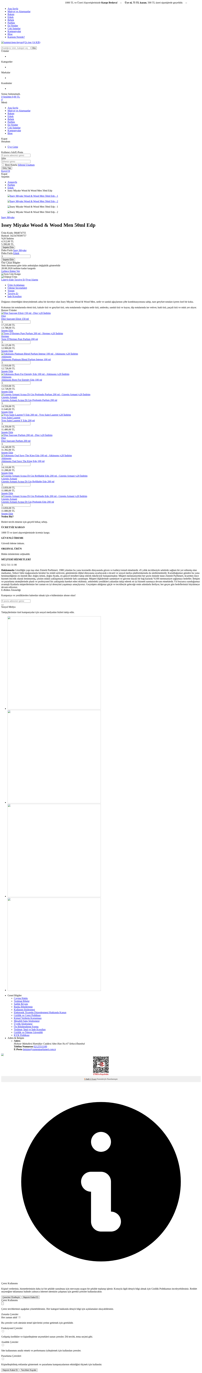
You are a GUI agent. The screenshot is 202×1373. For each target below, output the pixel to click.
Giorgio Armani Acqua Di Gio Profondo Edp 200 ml (27, 502)
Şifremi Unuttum (26, 165)
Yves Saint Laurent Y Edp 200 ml (18, 420)
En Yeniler (13, 25)
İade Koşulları (15, 296)
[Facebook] (54, 896)
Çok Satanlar (14, 28)
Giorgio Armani (9, 397)
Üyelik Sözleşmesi (23, 1023)
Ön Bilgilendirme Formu (26, 1026)
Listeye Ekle (7, 279)
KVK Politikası (21, 1035)
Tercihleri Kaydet (28, 1370)
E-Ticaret (93, 1079)
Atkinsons (6, 356)
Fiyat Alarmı (32, 279)
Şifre (3, 158)
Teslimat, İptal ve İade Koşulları (30, 1029)
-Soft (87, 1079)
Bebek (11, 20)
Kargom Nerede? (16, 37)
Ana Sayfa (13, 8)
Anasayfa (12, 182)
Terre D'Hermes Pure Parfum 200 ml (19, 339)
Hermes (5, 336)
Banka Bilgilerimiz (23, 1006)
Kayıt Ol (5, 171)
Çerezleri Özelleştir (11, 1297)
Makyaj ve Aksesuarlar (19, 11)
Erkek (11, 17)
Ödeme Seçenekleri (17, 288)
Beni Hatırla (11, 165)
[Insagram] (54, 708)
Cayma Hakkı (21, 998)
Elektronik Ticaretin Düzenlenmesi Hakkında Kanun (40, 1012)
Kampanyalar (14, 31)
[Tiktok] (54, 802)
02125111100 (40, 1046)
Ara (34, 48)
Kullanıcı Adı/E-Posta (12, 152)
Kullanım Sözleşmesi (24, 1009)
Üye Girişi (13, 147)
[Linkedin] (54, 990)
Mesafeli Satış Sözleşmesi (26, 1021)
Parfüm (11, 22)
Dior (3, 316)
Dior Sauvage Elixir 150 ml (15, 318)
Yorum (11, 290)
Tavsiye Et (19, 279)
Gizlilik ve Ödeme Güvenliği (28, 1032)
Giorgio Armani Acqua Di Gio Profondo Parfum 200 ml (29, 400)
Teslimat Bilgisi (21, 1001)
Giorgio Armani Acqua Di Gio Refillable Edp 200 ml (27, 481)
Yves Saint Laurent (10, 417)
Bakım (11, 14)
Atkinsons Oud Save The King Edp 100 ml (23, 461)
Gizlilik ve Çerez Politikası (27, 1015)
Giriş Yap (7, 168)
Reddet (193, 1288)
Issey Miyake (8, 217)
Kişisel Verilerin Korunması (28, 1018)
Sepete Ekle (8, 247)
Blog (10, 34)
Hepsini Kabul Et (30, 1297)
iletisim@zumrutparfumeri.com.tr (39, 1049)
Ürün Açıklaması (16, 285)
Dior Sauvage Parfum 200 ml (15, 440)
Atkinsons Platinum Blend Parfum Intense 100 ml (26, 359)
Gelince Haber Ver (10, 271)
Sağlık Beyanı (21, 1004)
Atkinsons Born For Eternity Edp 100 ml (21, 379)
